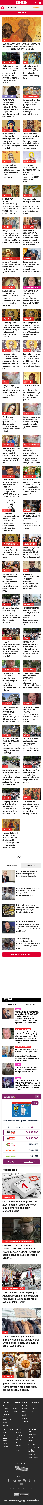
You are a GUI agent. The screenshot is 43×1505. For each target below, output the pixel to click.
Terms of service (33, 1457)
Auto (17, 1450)
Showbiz (17, 1403)
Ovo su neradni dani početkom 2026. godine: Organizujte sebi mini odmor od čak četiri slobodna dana (19, 1206)
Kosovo (5, 1422)
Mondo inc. (32, 1430)
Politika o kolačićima (31, 1443)
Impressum (32, 1435)
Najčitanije (12, 866)
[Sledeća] (24, 856)
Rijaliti (15, 1406)
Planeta (18, 1432)
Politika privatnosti (31, 1451)
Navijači (24, 1418)
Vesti (6, 1403)
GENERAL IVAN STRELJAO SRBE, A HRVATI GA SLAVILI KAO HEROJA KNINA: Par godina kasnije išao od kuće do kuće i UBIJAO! (21, 1251)
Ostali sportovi (24, 1415)
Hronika (5, 1411)
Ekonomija (6, 1414)
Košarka (24, 1409)
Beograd (6, 1417)
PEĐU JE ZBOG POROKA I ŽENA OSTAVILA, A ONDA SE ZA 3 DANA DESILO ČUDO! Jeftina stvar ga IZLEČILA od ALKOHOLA (28, 926)
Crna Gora (19, 1445)
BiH (17, 1442)
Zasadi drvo (7, 1419)
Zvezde (15, 1409)
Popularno (31, 1005)
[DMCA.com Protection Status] (21, 1495)
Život (4, 1432)
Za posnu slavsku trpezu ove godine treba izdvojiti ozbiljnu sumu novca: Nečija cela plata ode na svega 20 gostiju (19, 1385)
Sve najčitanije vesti (21, 955)
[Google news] (21, 1484)
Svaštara (34, 1409)
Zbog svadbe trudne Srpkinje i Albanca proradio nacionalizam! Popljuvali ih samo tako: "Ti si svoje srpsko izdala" (20, 1297)
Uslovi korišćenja (34, 1447)
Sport (25, 1403)
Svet (18, 1429)
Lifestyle (8, 1429)
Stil (4, 1435)
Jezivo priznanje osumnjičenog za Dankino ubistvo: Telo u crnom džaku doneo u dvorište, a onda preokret (28, 943)
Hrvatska (19, 1440)
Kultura (5, 1446)
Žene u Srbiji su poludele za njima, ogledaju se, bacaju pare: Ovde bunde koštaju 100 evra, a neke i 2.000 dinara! (20, 1341)
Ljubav (5, 1438)
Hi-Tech (5, 1443)
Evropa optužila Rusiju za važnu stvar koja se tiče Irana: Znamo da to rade (26, 873)
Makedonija (19, 1448)
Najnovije (31, 866)
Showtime (25, 1421)
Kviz (14, 1414)
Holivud (15, 1411)
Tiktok (33, 1411)
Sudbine (5, 1425)
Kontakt (30, 1437)
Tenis (24, 1411)
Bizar (33, 1406)
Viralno (36, 1403)
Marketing (31, 1440)
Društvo (5, 1409)
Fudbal (24, 1406)
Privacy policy (32, 1454)
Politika (5, 1406)
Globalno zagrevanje (19, 1436)
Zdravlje (5, 1441)
